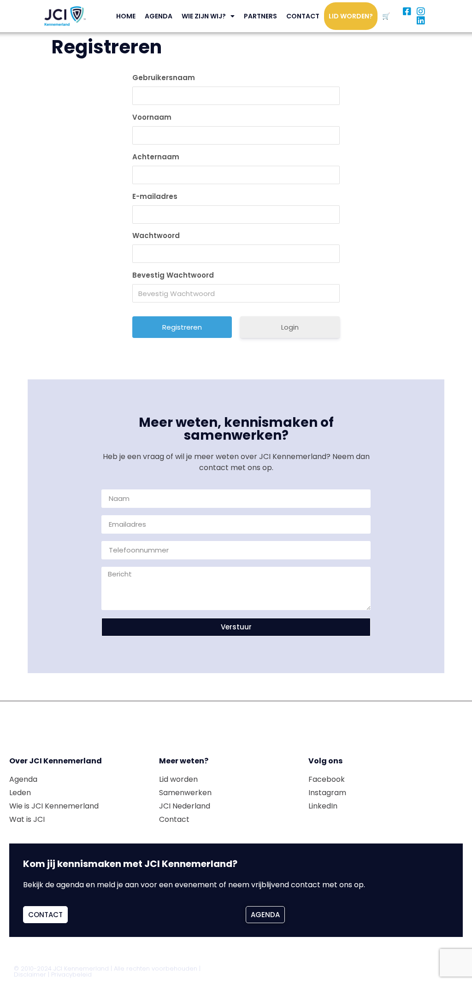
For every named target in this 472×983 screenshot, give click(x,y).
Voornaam (151, 117)
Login (290, 327)
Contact (302, 16)
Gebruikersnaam (163, 77)
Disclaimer (30, 974)
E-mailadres (154, 196)
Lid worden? (351, 16)
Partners (260, 16)
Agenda (158, 16)
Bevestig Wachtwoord (173, 275)
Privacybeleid (71, 974)
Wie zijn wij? (204, 16)
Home (126, 16)
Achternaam (155, 157)
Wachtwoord (156, 235)
